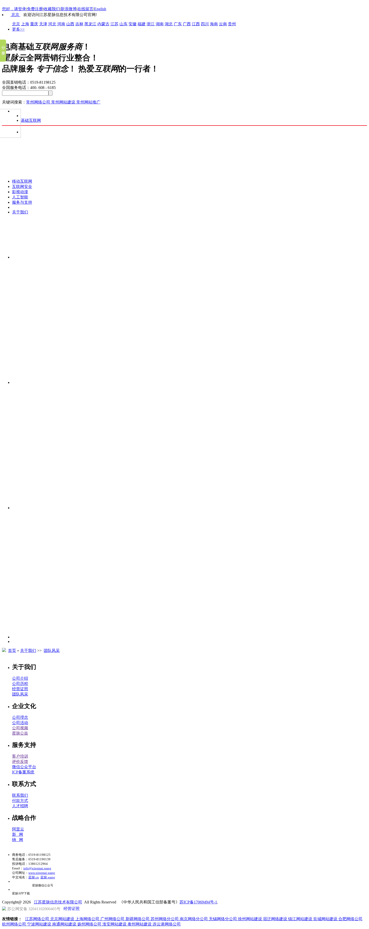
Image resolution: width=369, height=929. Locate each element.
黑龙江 (90, 24)
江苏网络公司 (37, 919)
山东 (123, 24)
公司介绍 (20, 678)
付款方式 (20, 800)
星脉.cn (33, 877)
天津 (43, 24)
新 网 (17, 834)
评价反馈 (20, 761)
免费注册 (35, 9)
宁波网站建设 (39, 924)
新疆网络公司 (138, 919)
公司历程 (20, 683)
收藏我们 (52, 9)
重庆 (34, 24)
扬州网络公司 (89, 924)
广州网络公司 (113, 919)
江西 (196, 24)
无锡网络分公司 (223, 919)
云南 (223, 24)
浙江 (151, 24)
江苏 (114, 24)
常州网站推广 (88, 102)
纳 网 (17, 840)
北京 (15, 15)
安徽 (133, 24)
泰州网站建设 (140, 924)
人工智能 (20, 197)
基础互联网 (31, 120)
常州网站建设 (63, 102)
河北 (52, 24)
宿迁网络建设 (275, 919)
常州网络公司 (38, 102)
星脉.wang (47, 877)
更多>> (18, 29)
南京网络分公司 (194, 919)
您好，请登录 (14, 9)
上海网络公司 (87, 919)
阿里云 (18, 829)
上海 (25, 24)
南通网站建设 (64, 924)
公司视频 (20, 728)
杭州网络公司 (14, 924)
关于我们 (20, 212)
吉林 (79, 24)
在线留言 (85, 9)
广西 (187, 24)
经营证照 (20, 689)
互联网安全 (22, 186)
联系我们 (20, 795)
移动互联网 (22, 181)
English (100, 9)
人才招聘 (20, 806)
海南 (214, 24)
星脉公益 (20, 733)
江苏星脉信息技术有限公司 (58, 902)
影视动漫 (20, 192)
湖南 (160, 24)
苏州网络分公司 (165, 919)
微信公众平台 (24, 767)
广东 (178, 24)
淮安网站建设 (115, 924)
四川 (205, 24)
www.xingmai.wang (41, 873)
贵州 (232, 24)
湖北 (169, 24)
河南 (61, 24)
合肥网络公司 (350, 919)
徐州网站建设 (250, 919)
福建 (142, 24)
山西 (70, 24)
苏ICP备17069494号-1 (198, 902)
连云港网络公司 (167, 924)
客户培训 (20, 756)
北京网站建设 (62, 919)
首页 (12, 650)
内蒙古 (103, 24)
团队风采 (52, 650)
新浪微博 (68, 9)
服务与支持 (22, 202)
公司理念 (20, 717)
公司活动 (20, 723)
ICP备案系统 (23, 772)
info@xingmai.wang (37, 868)
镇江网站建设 (300, 919)
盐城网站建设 (325, 919)
